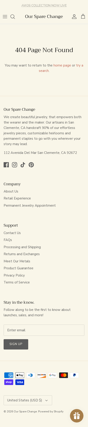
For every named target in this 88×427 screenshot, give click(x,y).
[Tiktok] (22, 164)
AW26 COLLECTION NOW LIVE (44, 5)
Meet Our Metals (17, 261)
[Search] (15, 17)
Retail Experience (17, 198)
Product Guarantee (18, 268)
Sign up (15, 344)
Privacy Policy (14, 275)
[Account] (73, 17)
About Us (11, 191)
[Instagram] (14, 164)
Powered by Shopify (50, 411)
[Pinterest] (31, 164)
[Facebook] (6, 164)
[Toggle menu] (5, 17)
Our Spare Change (25, 411)
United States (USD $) (24, 400)
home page (62, 65)
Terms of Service (17, 282)
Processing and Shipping (22, 247)
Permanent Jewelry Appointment (30, 205)
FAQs (8, 240)
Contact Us (12, 233)
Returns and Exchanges (22, 254)
